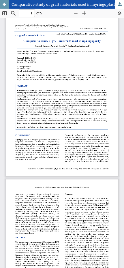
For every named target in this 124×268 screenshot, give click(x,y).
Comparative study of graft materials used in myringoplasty (64, 4)
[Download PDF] (119, 4)
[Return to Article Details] (4, 4)
